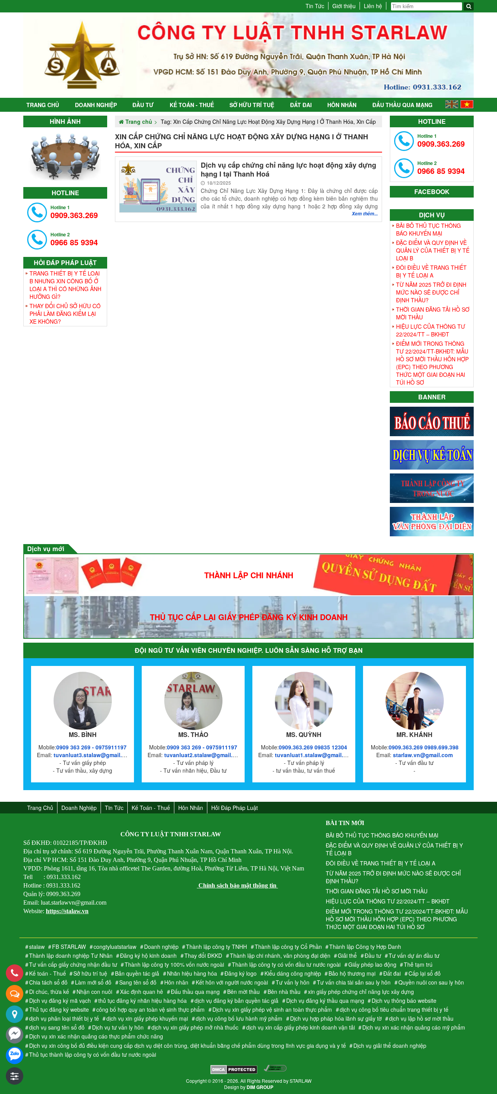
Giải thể (347, 955)
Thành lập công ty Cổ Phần (288, 946)
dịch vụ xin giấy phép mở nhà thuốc (194, 1027)
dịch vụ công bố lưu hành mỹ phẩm (239, 1018)
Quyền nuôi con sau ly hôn (431, 982)
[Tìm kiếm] (469, 6)
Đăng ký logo (240, 973)
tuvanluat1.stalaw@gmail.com (315, 755)
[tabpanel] (65, 155)
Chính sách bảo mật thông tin (237, 885)
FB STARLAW (69, 946)
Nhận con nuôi (94, 991)
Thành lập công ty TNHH (216, 946)
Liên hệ (373, 6)
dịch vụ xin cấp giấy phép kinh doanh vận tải (300, 1027)
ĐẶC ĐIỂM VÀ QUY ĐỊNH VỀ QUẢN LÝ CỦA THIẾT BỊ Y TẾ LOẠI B (432, 250)
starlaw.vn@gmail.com (423, 755)
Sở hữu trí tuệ (251, 105)
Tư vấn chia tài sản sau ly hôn (354, 982)
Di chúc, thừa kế (49, 991)
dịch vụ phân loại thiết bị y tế (64, 1018)
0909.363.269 (74, 212)
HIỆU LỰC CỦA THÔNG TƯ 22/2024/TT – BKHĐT (430, 330)
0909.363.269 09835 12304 (313, 747)
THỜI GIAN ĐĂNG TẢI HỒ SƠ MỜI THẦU (432, 313)
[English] (452, 106)
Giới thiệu (344, 6)
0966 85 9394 (74, 239)
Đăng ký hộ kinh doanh (148, 955)
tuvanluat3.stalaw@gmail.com (93, 755)
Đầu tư (143, 105)
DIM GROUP (260, 1087)
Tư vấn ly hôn (292, 982)
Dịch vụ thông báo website (404, 1000)
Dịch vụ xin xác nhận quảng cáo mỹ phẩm (413, 1027)
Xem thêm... (365, 213)
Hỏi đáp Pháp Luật (234, 807)
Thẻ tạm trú (418, 964)
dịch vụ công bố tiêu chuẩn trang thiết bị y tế (394, 1009)
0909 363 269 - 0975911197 (91, 747)
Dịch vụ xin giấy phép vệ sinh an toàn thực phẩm (272, 1009)
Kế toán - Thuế (192, 105)
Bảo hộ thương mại (351, 973)
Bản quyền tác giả (137, 973)
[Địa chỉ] (14, 1014)
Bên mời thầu (243, 991)
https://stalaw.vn (67, 911)
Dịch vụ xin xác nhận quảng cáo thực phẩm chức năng (96, 1036)
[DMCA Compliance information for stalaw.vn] (275, 1070)
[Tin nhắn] (14, 993)
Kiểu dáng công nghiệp (292, 973)
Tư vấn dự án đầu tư (414, 955)
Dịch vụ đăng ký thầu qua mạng (325, 1000)
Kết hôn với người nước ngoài (232, 982)
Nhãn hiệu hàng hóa (192, 973)
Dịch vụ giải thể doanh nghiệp (389, 1045)
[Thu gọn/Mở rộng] (14, 1076)
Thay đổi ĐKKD (203, 955)
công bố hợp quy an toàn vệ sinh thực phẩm (150, 1009)
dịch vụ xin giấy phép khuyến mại (147, 1018)
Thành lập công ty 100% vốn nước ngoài (174, 964)
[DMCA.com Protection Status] (233, 1070)
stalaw (37, 946)
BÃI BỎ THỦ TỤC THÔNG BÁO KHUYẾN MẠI (428, 229)
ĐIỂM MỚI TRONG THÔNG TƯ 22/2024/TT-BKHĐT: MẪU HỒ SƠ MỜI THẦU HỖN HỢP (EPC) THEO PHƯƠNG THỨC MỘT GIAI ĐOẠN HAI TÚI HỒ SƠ (432, 363)
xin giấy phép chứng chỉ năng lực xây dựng (361, 991)
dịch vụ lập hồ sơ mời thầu (421, 1018)
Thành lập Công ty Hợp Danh (365, 946)
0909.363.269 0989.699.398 (424, 747)
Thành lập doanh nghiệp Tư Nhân (71, 955)
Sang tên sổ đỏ (137, 982)
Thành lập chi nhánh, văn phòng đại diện (280, 955)
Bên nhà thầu (284, 991)
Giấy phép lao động (372, 964)
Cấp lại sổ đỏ (424, 973)
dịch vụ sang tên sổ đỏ (57, 1027)
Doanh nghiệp (96, 105)
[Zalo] (14, 1055)
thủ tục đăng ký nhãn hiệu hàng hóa (142, 1000)
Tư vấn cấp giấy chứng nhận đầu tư (73, 964)
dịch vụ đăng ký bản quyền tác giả (236, 1000)
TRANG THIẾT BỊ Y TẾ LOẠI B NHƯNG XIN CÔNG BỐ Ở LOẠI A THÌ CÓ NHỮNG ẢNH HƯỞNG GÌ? (65, 284)
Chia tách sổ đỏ (48, 982)
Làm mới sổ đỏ (93, 982)
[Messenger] (14, 1035)
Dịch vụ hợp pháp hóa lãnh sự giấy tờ (336, 1018)
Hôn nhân (341, 105)
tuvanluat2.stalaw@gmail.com (204, 755)
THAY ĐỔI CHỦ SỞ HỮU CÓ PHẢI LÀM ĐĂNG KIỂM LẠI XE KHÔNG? (65, 313)
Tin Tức (315, 6)
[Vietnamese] (467, 106)
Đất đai (301, 105)
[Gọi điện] (14, 973)
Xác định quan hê (141, 991)
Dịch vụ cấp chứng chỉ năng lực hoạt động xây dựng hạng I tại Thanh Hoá (288, 170)
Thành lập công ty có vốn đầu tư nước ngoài (286, 964)
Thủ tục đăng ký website (59, 1009)
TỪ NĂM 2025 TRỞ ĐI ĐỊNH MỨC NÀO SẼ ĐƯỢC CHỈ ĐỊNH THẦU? (431, 292)
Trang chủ (42, 105)
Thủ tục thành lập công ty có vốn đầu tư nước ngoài (92, 1054)
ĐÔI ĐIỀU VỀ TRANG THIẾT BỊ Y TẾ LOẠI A (431, 271)
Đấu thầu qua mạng (402, 105)
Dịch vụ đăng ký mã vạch (60, 1000)
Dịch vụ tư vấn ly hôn (118, 1027)
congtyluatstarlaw (115, 946)
